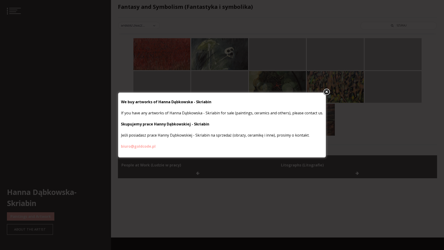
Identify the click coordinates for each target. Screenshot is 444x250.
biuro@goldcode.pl (138, 146)
